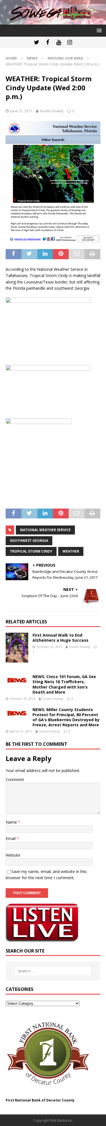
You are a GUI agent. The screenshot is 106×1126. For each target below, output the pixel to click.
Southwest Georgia (29, 540)
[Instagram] (70, 42)
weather (70, 551)
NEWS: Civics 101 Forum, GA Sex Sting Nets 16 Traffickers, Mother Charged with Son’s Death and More (64, 684)
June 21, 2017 (21, 110)
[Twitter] (37, 42)
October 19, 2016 (22, 698)
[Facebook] (48, 42)
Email (11, 838)
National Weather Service (45, 529)
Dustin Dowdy (52, 110)
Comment (15, 779)
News (32, 58)
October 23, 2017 (49, 647)
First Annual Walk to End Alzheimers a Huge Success (60, 637)
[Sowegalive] (53, 21)
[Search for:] (53, 971)
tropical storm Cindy (31, 551)
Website (13, 855)
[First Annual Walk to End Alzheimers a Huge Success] (17, 648)
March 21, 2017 (21, 731)
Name (12, 822)
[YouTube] (59, 42)
